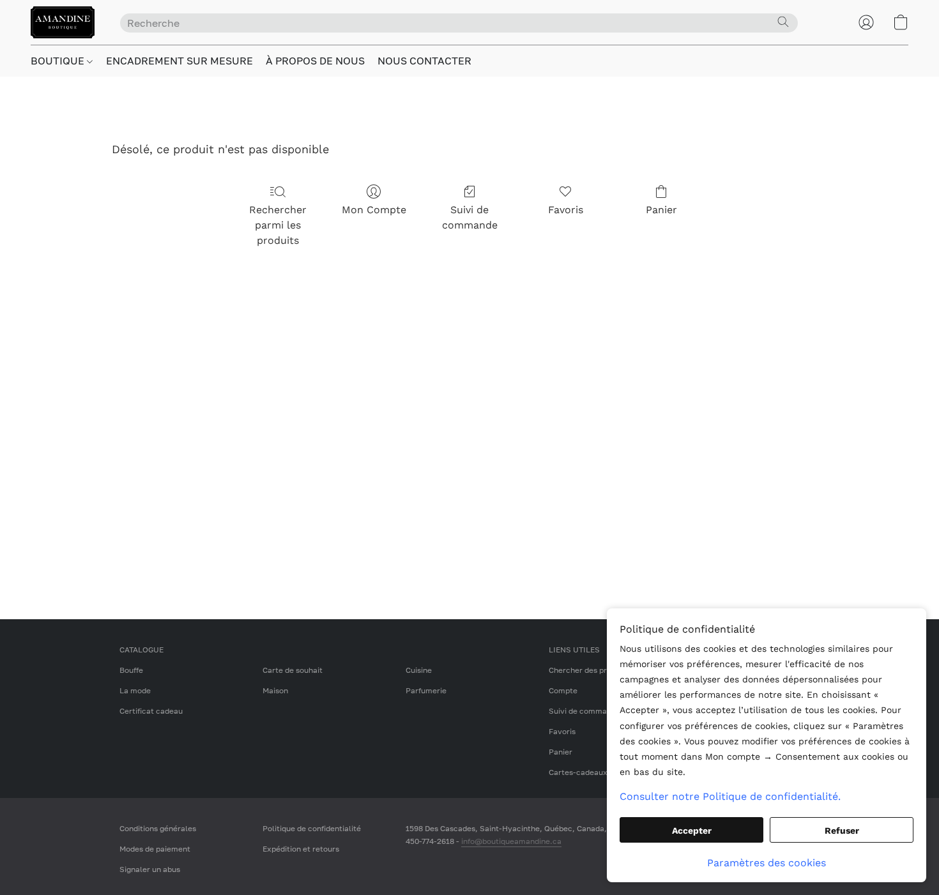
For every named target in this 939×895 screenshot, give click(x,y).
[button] (63, 22)
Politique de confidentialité (312, 828)
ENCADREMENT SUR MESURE (179, 60)
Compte (563, 690)
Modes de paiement (154, 849)
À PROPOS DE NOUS (315, 60)
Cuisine (419, 670)
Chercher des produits (589, 670)
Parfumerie (426, 690)
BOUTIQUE (59, 60)
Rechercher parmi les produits (278, 225)
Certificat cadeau (151, 711)
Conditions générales (157, 828)
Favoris (565, 210)
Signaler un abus (149, 869)
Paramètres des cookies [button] (766, 863)
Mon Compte (374, 210)
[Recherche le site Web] (783, 22)
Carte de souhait (293, 670)
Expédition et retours (301, 849)
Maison (275, 690)
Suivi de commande (470, 217)
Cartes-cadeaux (578, 772)
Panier (661, 210)
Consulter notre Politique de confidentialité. (730, 796)
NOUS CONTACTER (424, 60)
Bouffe (131, 670)
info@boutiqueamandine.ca (511, 841)
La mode (135, 690)
